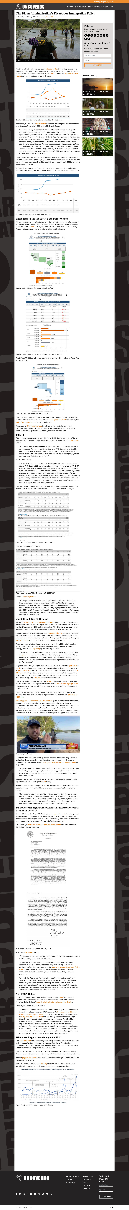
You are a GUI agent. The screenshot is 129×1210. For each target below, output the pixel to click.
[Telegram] (98, 35)
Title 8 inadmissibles (34, 426)
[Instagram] (91, 35)
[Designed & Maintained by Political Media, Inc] (110, 1207)
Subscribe (97, 65)
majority (22, 655)
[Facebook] (85, 35)
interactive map (25, 1041)
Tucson (31, 227)
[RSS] (88, 39)
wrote (49, 681)
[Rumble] (101, 35)
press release (41, 124)
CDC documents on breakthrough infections (38, 622)
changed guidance (55, 633)
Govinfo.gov (74, 440)
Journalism (71, 7)
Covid (43, 782)
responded (29, 952)
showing (43, 1064)
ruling (61, 997)
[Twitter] (88, 35)
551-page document (58, 420)
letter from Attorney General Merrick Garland (44, 825)
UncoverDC (31, 6)
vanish (37, 678)
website (52, 74)
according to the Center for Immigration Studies (54, 1002)
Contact (69, 1179)
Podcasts (81, 7)
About (97, 7)
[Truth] (104, 35)
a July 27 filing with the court (32, 1017)
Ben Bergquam (21, 701)
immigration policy (51, 69)
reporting (36, 649)
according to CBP (28, 597)
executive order (60, 814)
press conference (22, 640)
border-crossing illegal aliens (67, 684)
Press (90, 7)
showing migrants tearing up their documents (59, 762)
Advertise (70, 1183)
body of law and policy (24, 422)
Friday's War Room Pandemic (41, 701)
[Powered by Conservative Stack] (112, 1207)
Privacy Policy (72, 1176)
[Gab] (95, 35)
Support (107, 7)
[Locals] (85, 39)
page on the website (29, 1058)
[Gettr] (107, 35)
